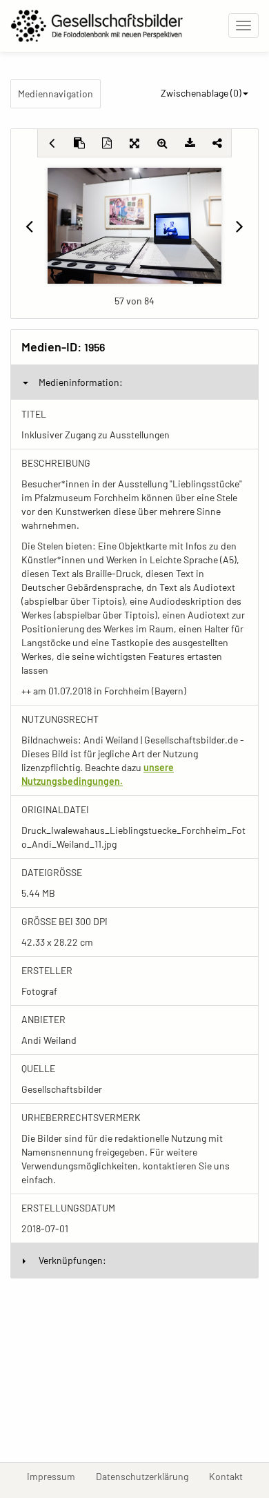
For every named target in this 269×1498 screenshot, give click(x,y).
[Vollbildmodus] (134, 143)
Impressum (56, 1476)
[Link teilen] (217, 143)
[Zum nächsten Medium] (240, 226)
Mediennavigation (55, 93)
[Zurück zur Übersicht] (52, 143)
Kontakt (231, 1476)
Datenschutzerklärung (147, 1476)
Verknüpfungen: (72, 1260)
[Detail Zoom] (162, 143)
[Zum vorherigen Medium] (29, 226)
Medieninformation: (81, 382)
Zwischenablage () (201, 93)
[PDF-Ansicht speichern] (107, 143)
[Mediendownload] (189, 143)
